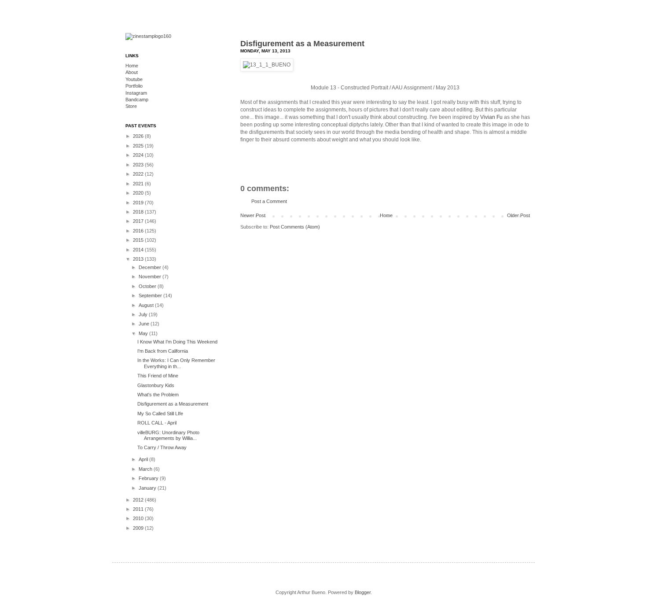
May (144, 333)
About (131, 72)
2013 (139, 259)
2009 (139, 528)
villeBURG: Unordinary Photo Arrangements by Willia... (168, 435)
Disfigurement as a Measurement (302, 43)
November (150, 276)
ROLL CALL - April (156, 422)
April (144, 459)
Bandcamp (136, 99)
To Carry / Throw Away (162, 447)
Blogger (363, 592)
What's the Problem (158, 394)
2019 (139, 202)
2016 (139, 230)
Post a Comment (269, 201)
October (148, 286)
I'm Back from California (162, 351)
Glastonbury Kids (155, 385)
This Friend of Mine (157, 375)
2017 (139, 221)
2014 (139, 249)
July (144, 314)
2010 (139, 518)
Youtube (134, 79)
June (145, 323)
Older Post (518, 215)
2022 (139, 174)
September (151, 295)
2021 (139, 183)
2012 (139, 499)
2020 (139, 193)
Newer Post (252, 215)
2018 (139, 211)
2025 (139, 145)
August (147, 305)
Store (131, 106)
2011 (139, 509)
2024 (139, 155)
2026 (139, 136)
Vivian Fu (491, 117)
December (150, 267)
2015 (139, 240)
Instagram (136, 93)
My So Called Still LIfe (160, 413)
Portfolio (134, 86)
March (146, 469)
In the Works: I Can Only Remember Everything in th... (176, 363)
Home (386, 215)
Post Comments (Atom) (295, 226)
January (148, 488)
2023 (139, 164)
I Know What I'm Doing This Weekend (177, 341)
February (149, 478)
